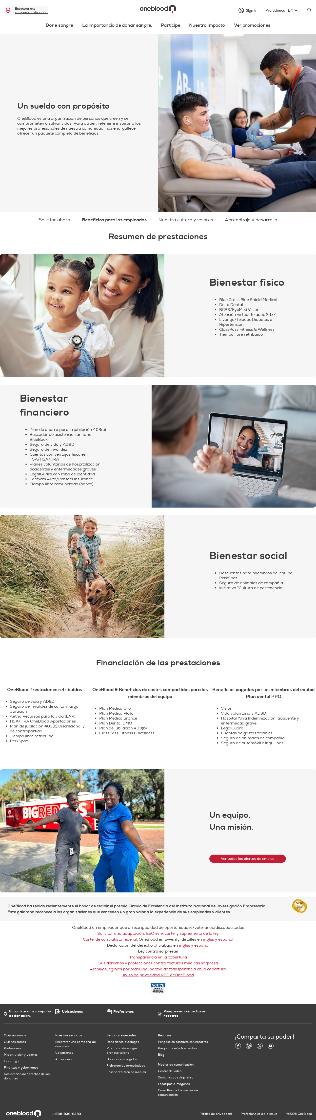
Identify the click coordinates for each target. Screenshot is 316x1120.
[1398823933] (82, 315)
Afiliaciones (63, 1059)
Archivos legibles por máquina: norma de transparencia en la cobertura (158, 969)
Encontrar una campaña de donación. (31, 10)
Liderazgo (11, 1061)
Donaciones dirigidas (122, 1059)
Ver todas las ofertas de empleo (247, 859)
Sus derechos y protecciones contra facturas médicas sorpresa (158, 963)
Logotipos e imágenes (174, 1084)
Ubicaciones (64, 1053)
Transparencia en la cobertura (158, 957)
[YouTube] (271, 1046)
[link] (8, 10)
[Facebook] (238, 1046)
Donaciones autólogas (123, 1042)
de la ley (211, 933)
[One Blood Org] (23, 1113)
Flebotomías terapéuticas (126, 1066)
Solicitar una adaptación (120, 933)
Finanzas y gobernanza (21, 1068)
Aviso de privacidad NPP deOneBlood (158, 975)
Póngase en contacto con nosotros (183, 1042)
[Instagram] (249, 1046)
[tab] (59, 28)
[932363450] (82, 576)
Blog (161, 1055)
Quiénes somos (15, 1042)
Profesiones (12, 1048)
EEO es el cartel (161, 933)
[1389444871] (234, 446)
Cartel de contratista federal (110, 939)
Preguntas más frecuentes (177, 1048)
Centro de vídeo (169, 1071)
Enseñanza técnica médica (126, 1072)
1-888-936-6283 (66, 1114)
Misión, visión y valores (21, 1055)
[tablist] (158, 26)
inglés (208, 939)
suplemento (191, 933)
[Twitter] (260, 1046)
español (225, 939)
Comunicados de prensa (176, 1077)
